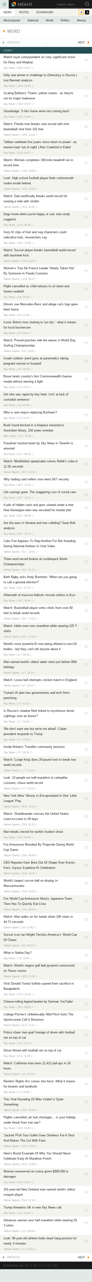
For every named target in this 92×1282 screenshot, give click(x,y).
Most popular (12, 20)
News (8, 12)
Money (81, 20)
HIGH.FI (24, 4)
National (33, 20)
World (49, 20)
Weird (13, 31)
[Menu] (4, 4)
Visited (24, 12)
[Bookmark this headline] (86, 60)
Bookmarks (45, 12)
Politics (65, 20)
